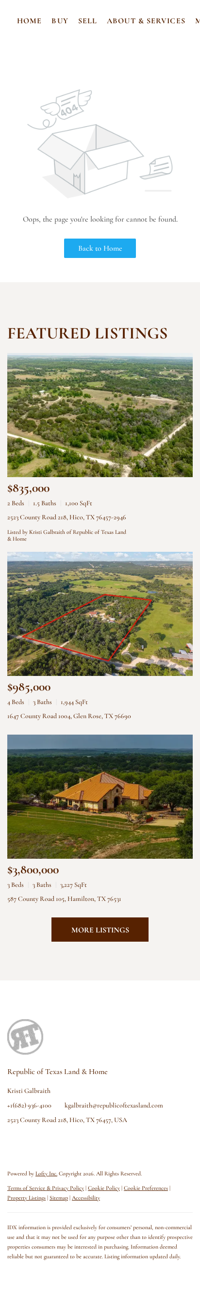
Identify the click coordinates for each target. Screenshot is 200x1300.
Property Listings (26, 1197)
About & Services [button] (146, 21)
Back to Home (100, 248)
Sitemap (59, 1197)
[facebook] (14, 1142)
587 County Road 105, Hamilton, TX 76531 (64, 899)
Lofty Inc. (46, 1173)
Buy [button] (59, 21)
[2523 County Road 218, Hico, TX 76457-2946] (100, 415)
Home (29, 21)
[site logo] (35, 1033)
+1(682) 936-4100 (29, 1105)
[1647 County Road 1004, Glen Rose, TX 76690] (100, 614)
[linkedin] (34, 1142)
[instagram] (73, 1142)
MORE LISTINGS (100, 930)
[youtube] (92, 1142)
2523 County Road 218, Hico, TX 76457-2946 (66, 517)
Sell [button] (87, 21)
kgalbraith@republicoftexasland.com (114, 1105)
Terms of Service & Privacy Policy (45, 1188)
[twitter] (53, 1142)
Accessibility (86, 1197)
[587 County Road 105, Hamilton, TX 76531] (100, 797)
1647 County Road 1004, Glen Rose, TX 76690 (69, 716)
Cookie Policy (104, 1188)
